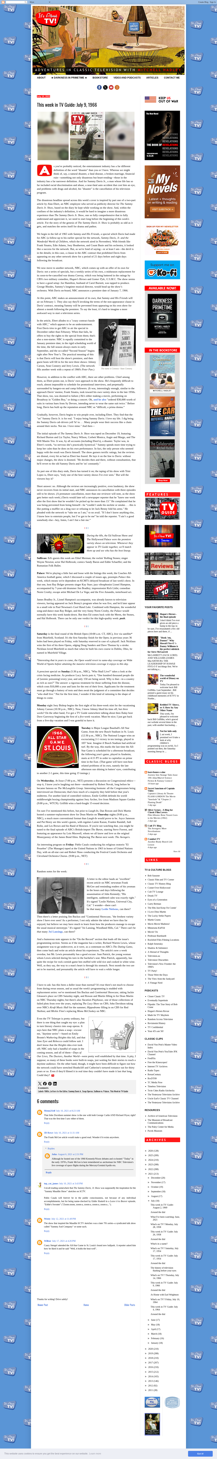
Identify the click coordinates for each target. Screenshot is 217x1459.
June (153, 1320)
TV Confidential (155, 1027)
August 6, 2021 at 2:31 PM (70, 1154)
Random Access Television (160, 1019)
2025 (151, 1155)
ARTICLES (152, 77)
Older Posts (129, 1305)
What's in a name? (159, 1243)
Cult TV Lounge (155, 891)
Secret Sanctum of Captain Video (161, 789)
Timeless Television (157, 1086)
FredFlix (152, 1058)
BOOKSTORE (100, 77)
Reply (47, 1123)
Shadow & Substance (158, 948)
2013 (151, 1381)
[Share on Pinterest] (50, 1084)
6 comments (43, 1087)
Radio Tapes (153, 1070)
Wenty (47, 1219)
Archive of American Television (162, 1116)
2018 (151, 1358)
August (154, 1196)
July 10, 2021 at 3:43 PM (71, 1183)
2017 (151, 1362)
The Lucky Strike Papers (159, 916)
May (153, 1324)
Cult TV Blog (154, 825)
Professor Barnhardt (157, 936)
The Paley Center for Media (161, 1127)
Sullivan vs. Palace (101, 1091)
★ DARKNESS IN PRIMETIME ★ (69, 77)
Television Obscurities (158, 960)
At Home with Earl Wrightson (165, 1294)
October (155, 1187)
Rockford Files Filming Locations (163, 940)
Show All (176, 851)
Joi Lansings (55, 931)
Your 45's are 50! (156, 1031)
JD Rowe (48, 1132)
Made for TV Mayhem (158, 1015)
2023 (151, 1164)
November (156, 1182)
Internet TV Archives (157, 1066)
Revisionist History (156, 1023)
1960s (46, 1091)
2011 (151, 1390)
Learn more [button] (95, 1453)
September (156, 1191)
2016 (151, 1367)
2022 (151, 1169)
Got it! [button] (200, 1454)
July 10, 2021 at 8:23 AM (68, 1110)
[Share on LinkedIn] (55, 1084)
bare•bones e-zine (156, 772)
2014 (151, 1376)
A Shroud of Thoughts (158, 952)
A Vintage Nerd (155, 983)
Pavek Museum (155, 1131)
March (154, 1334)
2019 (151, 1353)
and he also (99, 399)
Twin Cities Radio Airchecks (161, 1090)
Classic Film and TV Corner (161, 879)
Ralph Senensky (155, 944)
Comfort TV (154, 839)
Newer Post (43, 1305)
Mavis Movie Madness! (159, 924)
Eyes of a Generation (157, 899)
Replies (51, 1148)
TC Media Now (155, 1082)
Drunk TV (153, 895)
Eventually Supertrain (158, 1000)
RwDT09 (152, 1078)
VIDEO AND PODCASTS (127, 77)
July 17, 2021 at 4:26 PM (64, 1241)
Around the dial (158, 1212)
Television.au (154, 956)
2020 (151, 1349)
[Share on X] (40, 1084)
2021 (151, 1174)
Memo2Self (49, 1110)
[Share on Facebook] (45, 1084)
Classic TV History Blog (159, 883)
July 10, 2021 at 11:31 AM (66, 1132)
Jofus (54, 1154)
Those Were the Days (158, 975)
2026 (151, 1150)
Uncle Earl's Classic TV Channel (163, 1098)
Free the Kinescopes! (157, 1062)
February (155, 1338)
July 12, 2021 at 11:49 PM (63, 1219)
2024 (151, 1160)
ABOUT (41, 77)
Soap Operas (87, 1091)
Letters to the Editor (58, 1091)
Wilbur (47, 1241)
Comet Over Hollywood (159, 887)
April (153, 1329)
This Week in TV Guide (119, 1091)
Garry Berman (154, 904)
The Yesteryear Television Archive (164, 1094)
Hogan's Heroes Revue (158, 1011)
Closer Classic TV (156, 996)
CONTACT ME (172, 77)
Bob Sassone (154, 875)
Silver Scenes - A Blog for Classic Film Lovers (160, 811)
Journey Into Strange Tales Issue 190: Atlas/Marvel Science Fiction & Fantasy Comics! (163, 778)
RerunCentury (154, 1074)
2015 (151, 1372)
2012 (151, 1385)
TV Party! (152, 971)
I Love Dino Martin (157, 912)
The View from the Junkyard (161, 979)
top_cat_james (51, 1183)
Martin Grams (154, 919)
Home (86, 1305)
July (153, 1201)
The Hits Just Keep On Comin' (162, 908)
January (155, 1343)
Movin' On (153, 932)
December (156, 1177)
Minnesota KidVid (156, 928)
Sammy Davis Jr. (74, 1091)
